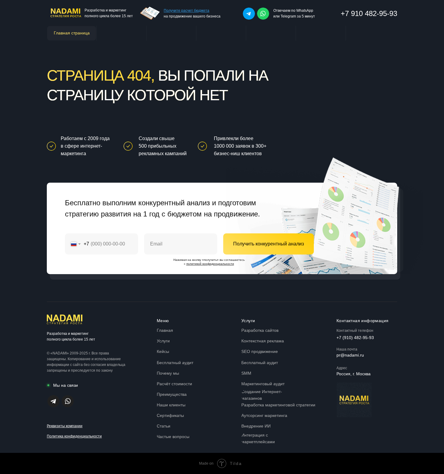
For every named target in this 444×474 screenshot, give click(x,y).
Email (150, 229)
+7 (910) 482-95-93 (355, 337)
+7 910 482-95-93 (369, 13)
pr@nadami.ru (350, 355)
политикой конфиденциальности (210, 263)
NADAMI (65, 11)
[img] (249, 14)
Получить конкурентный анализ (268, 243)
